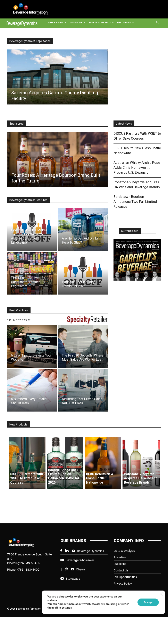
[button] (158, 22)
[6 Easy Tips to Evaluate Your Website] (32, 346)
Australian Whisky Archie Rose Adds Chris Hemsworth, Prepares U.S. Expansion (137, 167)
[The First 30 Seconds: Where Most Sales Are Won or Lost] (83, 346)
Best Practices (18, 310)
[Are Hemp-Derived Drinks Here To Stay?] (83, 229)
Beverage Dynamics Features (28, 200)
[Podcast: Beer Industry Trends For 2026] (83, 273)
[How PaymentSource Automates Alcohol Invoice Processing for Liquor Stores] (57, 159)
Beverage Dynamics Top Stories (30, 41)
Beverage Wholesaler (80, 560)
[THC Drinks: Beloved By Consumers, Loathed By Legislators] (32, 273)
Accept (148, 602)
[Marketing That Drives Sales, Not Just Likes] (83, 390)
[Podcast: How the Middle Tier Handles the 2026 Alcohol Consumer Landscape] (32, 229)
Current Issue (129, 231)
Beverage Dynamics (90, 551)
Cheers (80, 569)
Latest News (124, 123)
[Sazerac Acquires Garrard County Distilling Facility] (57, 76)
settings (67, 608)
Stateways (73, 578)
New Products (18, 424)
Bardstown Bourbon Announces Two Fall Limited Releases (135, 202)
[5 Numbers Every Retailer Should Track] (32, 390)
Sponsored (16, 123)
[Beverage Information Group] (27, 9)
